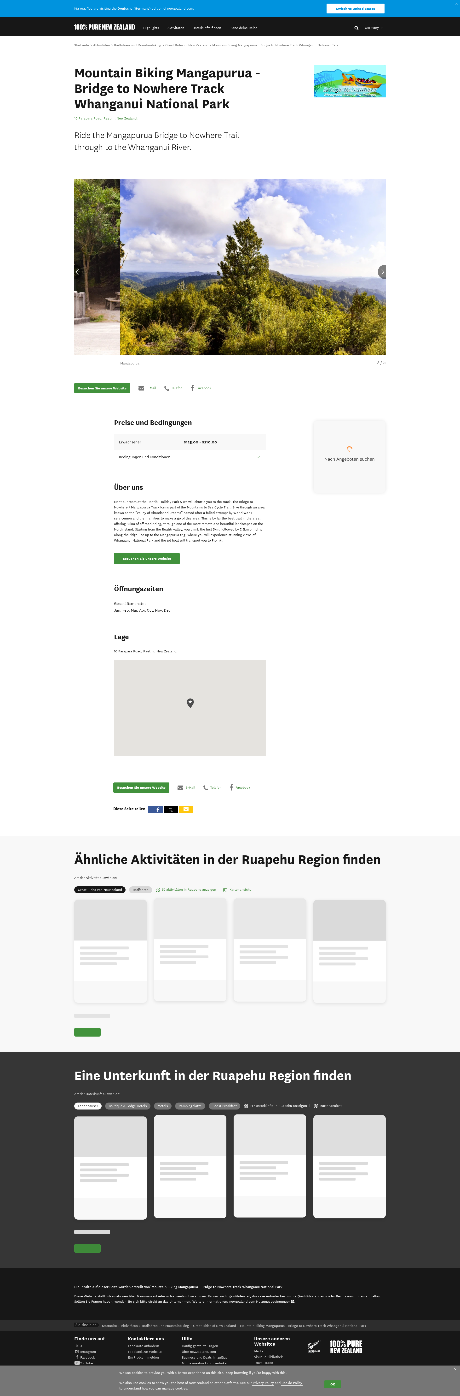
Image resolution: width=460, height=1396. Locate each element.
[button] (151, 28)
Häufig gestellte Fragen (200, 1346)
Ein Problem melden (143, 1357)
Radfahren (141, 890)
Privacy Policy (263, 1383)
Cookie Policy (292, 1383)
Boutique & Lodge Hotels (128, 1106)
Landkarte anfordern (143, 1346)
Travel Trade (263, 1363)
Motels (163, 1106)
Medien (259, 1351)
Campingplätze (190, 1106)
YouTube (86, 1363)
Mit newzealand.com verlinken (205, 1363)
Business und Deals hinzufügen (206, 1357)
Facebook (87, 1357)
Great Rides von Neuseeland (100, 890)
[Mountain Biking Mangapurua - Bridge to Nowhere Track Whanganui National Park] (350, 81)
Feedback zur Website (145, 1352)
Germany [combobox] (372, 28)
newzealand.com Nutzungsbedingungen (261, 1301)
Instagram (88, 1352)
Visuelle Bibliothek (268, 1357)
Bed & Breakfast (225, 1106)
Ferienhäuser (88, 1106)
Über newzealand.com (199, 1352)
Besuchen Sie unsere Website (102, 388)
